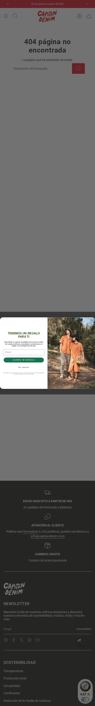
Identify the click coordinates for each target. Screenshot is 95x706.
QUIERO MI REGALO (24, 360)
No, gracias (24, 367)
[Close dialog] (92, 320)
